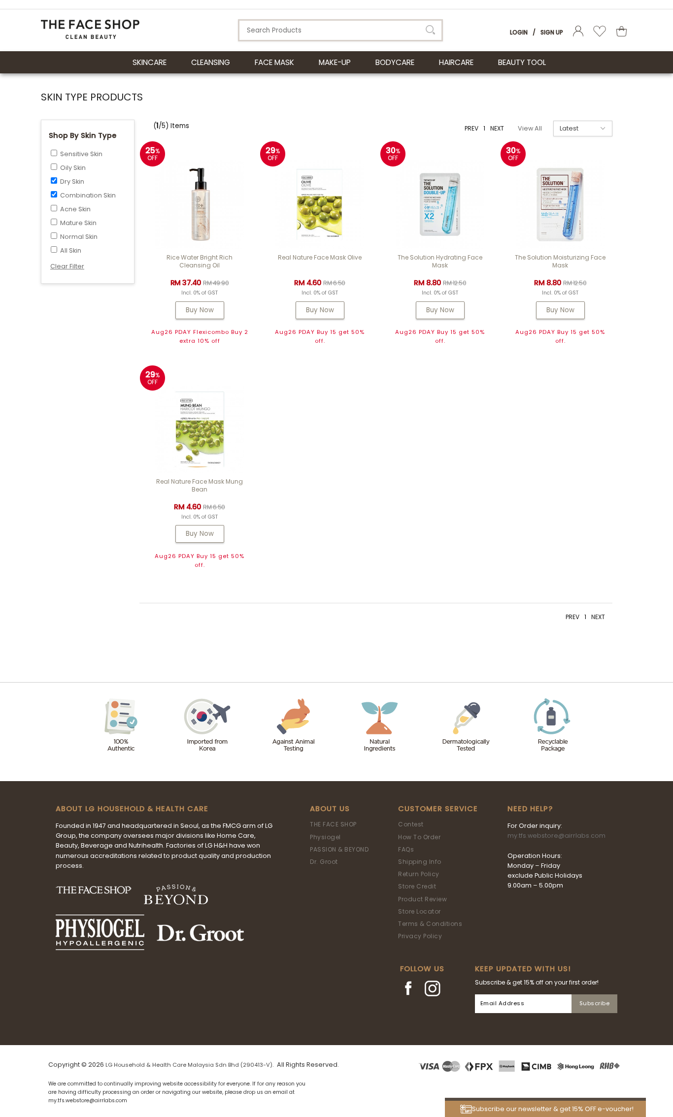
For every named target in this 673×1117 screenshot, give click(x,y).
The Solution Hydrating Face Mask (440, 261)
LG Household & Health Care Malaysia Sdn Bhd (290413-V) (188, 1065)
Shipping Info (419, 861)
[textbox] (340, 30)
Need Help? (530, 809)
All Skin (70, 250)
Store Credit (417, 886)
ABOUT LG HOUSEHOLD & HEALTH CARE (132, 809)
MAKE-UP (335, 62)
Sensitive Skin (81, 154)
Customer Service (438, 809)
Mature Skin (78, 223)
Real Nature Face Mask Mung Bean (199, 485)
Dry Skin (72, 181)
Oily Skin (73, 168)
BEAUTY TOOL (522, 62)
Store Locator (419, 911)
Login (519, 32)
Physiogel (325, 837)
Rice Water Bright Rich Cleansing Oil (200, 261)
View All (530, 128)
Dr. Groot (324, 861)
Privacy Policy (420, 936)
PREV (471, 128)
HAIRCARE (456, 62)
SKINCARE (150, 62)
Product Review (422, 899)
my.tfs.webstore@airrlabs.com (556, 835)
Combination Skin (88, 195)
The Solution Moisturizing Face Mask (560, 261)
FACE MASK (274, 62)
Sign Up (551, 32)
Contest (411, 824)
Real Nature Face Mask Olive (320, 257)
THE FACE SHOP (333, 824)
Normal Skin (79, 236)
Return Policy (418, 874)
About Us (330, 809)
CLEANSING (210, 62)
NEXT (497, 128)
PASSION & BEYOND (339, 849)
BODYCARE (394, 62)
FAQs (406, 849)
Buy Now (200, 310)
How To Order (419, 837)
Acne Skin (75, 209)
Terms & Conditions (430, 924)
